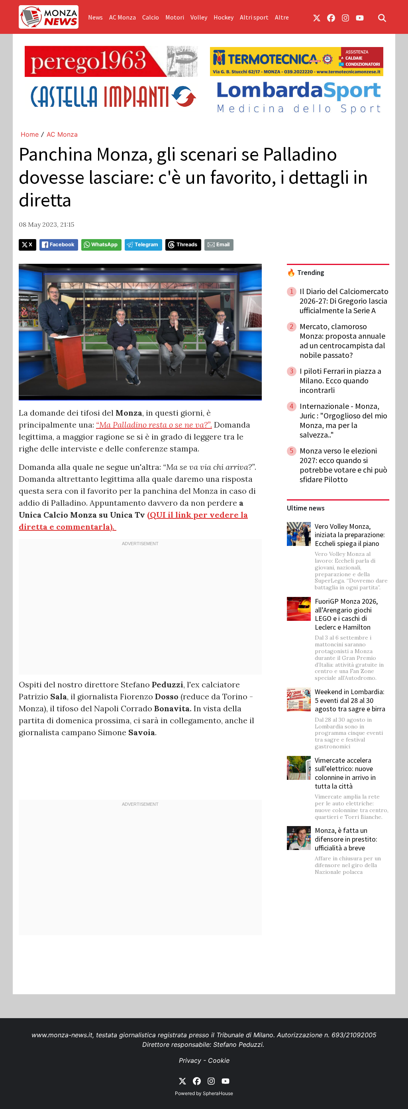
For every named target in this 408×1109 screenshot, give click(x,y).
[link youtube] (360, 17)
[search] (382, 17)
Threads (187, 244)
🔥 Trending (305, 272)
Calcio (150, 17)
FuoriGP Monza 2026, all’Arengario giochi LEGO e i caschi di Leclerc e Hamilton (346, 614)
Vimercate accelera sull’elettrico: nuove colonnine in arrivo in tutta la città (345, 773)
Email (223, 244)
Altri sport (254, 17)
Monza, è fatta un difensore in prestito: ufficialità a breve (346, 839)
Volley (198, 17)
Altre (282, 17)
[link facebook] (331, 17)
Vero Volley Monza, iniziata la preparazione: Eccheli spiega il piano (350, 535)
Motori (174, 17)
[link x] (317, 17)
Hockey (223, 17)
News (95, 17)
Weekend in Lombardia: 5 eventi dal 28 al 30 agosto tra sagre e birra (350, 700)
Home (30, 134)
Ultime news (306, 508)
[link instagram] (345, 17)
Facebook (62, 244)
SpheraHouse (218, 1093)
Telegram (146, 244)
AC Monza (122, 17)
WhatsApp (104, 244)
